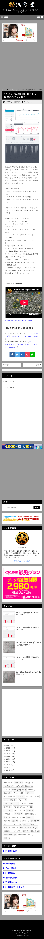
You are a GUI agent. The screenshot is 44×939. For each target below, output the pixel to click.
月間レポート (18, 817)
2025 (8, 748)
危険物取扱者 (31, 814)
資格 (30, 817)
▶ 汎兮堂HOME (10, 851)
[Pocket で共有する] (27, 354)
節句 (34, 824)
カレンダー (9, 796)
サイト (20, 796)
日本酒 (34, 831)
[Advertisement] (22, 64)
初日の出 (24, 820)
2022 (8, 756)
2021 (8, 759)
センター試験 (10, 800)
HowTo (18, 786)
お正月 (29, 793)
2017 (8, 770)
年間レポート (10, 834)
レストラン (19, 810)
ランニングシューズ (22, 807)
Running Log (28, 102)
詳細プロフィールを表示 (22, 561)
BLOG (18, 782)
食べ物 (35, 820)
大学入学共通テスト (28, 827)
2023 (8, 753)
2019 (8, 764)
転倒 (26, 831)
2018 (8, 767)
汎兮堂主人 (22, 547)
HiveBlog (8, 786)
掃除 (14, 827)
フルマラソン (26, 803)
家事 (30, 810)
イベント (18, 793)
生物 (26, 824)
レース (8, 810)
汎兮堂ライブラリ (26, 834)
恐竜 (6, 817)
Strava (7, 793)
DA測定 (28, 782)
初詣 (14, 820)
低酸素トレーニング (12, 831)
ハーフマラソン (10, 803)
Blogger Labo (26, 933)
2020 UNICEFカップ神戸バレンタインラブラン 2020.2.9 (21, 344)
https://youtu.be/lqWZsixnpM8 (18, 320)
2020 (8, 761)
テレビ (21, 800)
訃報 (6, 838)
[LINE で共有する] (32, 354)
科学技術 (8, 814)
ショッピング (32, 796)
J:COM (28, 786)
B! (22, 354)
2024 (8, 750)
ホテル (7, 807)
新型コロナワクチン (12, 824)
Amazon (8, 782)
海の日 (18, 814)
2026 (8, 745)
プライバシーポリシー (22, 935)
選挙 (6, 827)
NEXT (37, 365)
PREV (6, 365)
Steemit (32, 789)
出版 (6, 820)
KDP (6, 789)
